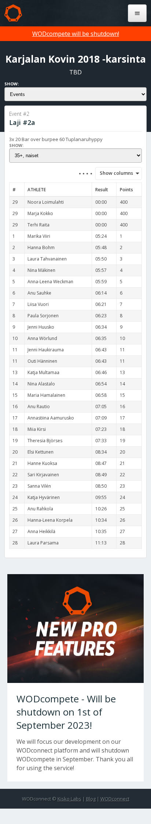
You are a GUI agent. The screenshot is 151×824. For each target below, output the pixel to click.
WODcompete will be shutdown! (75, 34)
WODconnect (114, 798)
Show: (11, 83)
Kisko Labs (69, 798)
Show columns (114, 173)
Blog (91, 798)
